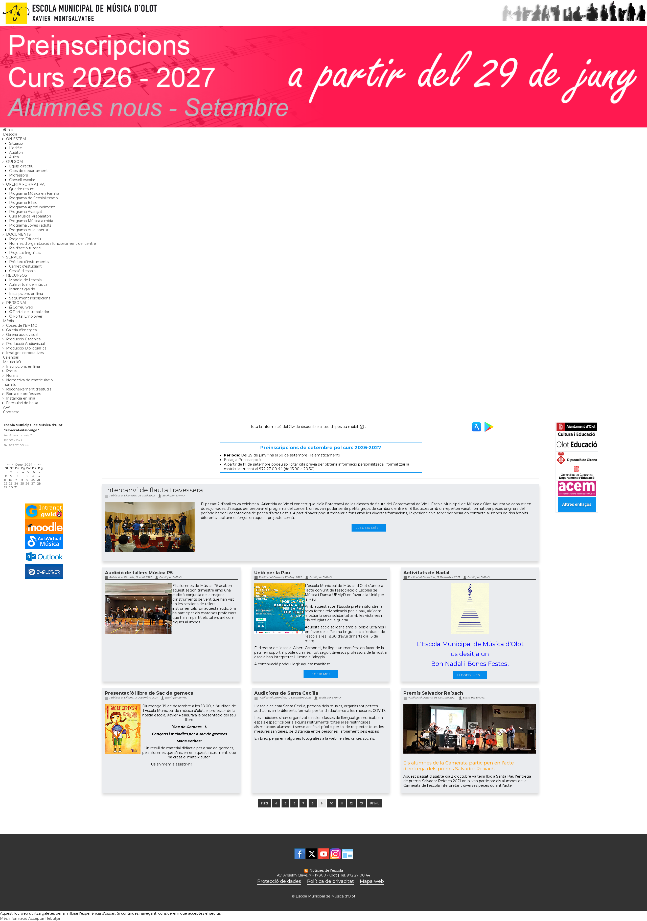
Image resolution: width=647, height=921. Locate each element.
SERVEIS (14, 257)
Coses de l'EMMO (21, 325)
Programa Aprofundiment (32, 207)
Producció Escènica (23, 339)
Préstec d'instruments (29, 261)
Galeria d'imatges (21, 330)
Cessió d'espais (22, 271)
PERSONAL (16, 302)
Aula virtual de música (28, 284)
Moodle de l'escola (25, 280)
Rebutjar (52, 918)
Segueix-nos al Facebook (299, 853)
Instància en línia (20, 398)
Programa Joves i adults (30, 225)
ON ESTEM (16, 139)
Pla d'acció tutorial (25, 248)
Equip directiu (21, 166)
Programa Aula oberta (28, 230)
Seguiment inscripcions (29, 298)
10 (331, 803)
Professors (18, 175)
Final (374, 803)
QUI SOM (14, 161)
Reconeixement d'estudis (28, 389)
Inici (264, 803)
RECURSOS (16, 275)
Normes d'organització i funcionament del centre (52, 243)
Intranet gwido (22, 289)
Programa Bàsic (23, 202)
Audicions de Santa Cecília (286, 693)
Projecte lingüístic (25, 252)
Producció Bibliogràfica (26, 348)
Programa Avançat (25, 211)
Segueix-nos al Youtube (323, 853)
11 (342, 803)
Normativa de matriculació (29, 380)
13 (361, 803)
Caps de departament (28, 170)
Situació (16, 143)
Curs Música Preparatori (30, 216)
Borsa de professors (23, 393)
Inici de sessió (347, 853)
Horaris (12, 375)
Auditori (16, 152)
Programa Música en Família (34, 193)
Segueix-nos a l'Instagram (335, 853)
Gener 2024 (23, 464)
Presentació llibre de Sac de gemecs (149, 693)
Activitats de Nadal (426, 573)
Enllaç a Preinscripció (242, 459)
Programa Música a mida (31, 220)
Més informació (13, 918)
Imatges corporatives (25, 352)
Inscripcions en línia (26, 293)
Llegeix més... (369, 528)
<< (8, 464)
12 (351, 803)
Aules (14, 157)
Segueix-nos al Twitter (311, 853)
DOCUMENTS (18, 234)
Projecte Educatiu (25, 239)
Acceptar (36, 918)
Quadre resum (22, 189)
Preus (11, 371)
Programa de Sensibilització (33, 198)
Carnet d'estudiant (25, 266)
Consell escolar (22, 180)
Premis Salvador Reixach (433, 693)
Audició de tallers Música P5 (139, 573)
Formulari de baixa (22, 403)
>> (39, 464)
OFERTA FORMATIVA (25, 184)
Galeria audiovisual (22, 334)
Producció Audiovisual (25, 343)
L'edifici (15, 148)
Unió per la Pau (272, 573)
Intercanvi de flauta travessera (154, 490)
